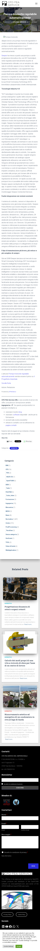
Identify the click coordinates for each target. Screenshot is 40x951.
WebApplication (11, 550)
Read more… (28, 624)
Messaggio (6, 834)
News (7, 515)
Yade (8, 488)
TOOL (7, 542)
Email (4, 824)
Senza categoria (11, 534)
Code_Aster (10, 495)
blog (20, 412)
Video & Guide (10, 546)
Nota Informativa (6, 856)
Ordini (8, 523)
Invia (33, 866)
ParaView (9, 530)
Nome (4, 815)
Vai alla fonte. (6, 383)
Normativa (14, 448)
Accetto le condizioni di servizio (13, 784)
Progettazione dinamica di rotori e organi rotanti (17, 607)
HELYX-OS (9, 477)
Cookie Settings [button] (8, 946)
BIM (7, 465)
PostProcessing (11, 527)
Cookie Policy (21, 914)
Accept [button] (19, 946)
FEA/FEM (9, 492)
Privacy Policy (7, 914)
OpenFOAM (10, 480)
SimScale (9, 538)
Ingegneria (9, 503)
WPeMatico (12, 391)
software (16, 415)
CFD (7, 469)
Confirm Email (25, 830)
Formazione (10, 499)
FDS (7, 473)
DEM (7, 484)
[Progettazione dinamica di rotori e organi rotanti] (20, 588)
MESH (8, 511)
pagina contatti (11, 425)
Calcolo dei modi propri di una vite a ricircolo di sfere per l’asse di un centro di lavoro (20, 663)
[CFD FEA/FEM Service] (12, 3)
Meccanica (9, 507)
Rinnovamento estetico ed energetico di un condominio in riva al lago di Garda (19, 717)
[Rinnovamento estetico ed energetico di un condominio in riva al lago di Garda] (20, 696)
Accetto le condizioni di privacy (16, 852)
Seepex (4, 56)
